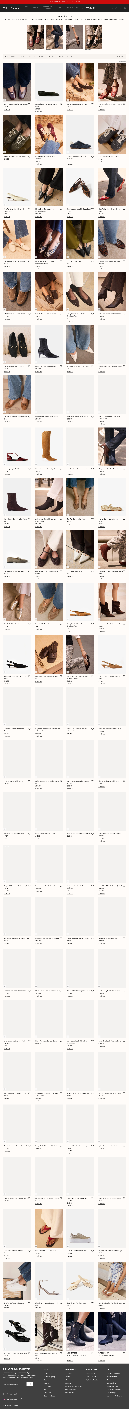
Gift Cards (47, 1386)
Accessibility (69, 1393)
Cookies (109, 1380)
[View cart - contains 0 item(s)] (125, 8)
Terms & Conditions (113, 1373)
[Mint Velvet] (12, 8)
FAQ (45, 1389)
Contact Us (48, 1373)
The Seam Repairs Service (73, 1386)
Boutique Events (70, 1389)
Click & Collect (91, 1377)
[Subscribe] (30, 1384)
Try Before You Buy (92, 1380)
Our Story (68, 1373)
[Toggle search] (112, 8)
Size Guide (47, 1393)
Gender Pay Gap (112, 1386)
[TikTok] (11, 1394)
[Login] (116, 8)
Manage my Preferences (115, 1396)
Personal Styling (49, 1377)
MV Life (67, 1380)
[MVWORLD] (88, 8)
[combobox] (121, 56)
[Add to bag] (5, 98)
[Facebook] (3, 1394)
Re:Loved (68, 1383)
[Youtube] (15, 1394)
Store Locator (90, 1373)
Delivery (47, 1380)
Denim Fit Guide (49, 1396)
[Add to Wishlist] (29, 104)
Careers (67, 1377)
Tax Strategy (111, 1393)
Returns (46, 1383)
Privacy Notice (112, 1377)
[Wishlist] (121, 8)
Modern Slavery (112, 1383)
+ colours (7, 109)
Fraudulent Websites (114, 1389)
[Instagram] (7, 1394)
